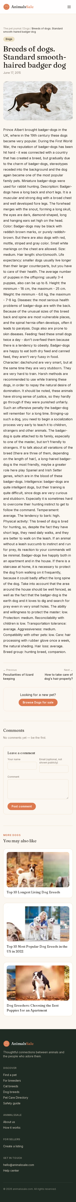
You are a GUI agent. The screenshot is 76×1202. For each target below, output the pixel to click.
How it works (11, 1127)
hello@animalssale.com (18, 1165)
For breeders (12, 1080)
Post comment (22, 806)
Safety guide (11, 1103)
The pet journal (12, 28)
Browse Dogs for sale (38, 702)
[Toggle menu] (69, 7)
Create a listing (13, 1146)
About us (9, 1122)
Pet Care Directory (15, 1097)
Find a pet (10, 1075)
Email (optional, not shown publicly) (50, 761)
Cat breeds (10, 1086)
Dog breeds (11, 1092)
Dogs (26, 28)
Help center (11, 1170)
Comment (13, 776)
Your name (13, 759)
